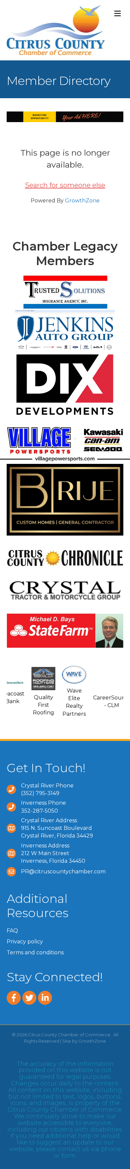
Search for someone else (65, 185)
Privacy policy (25, 941)
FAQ (12, 930)
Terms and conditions (35, 952)
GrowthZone (82, 200)
